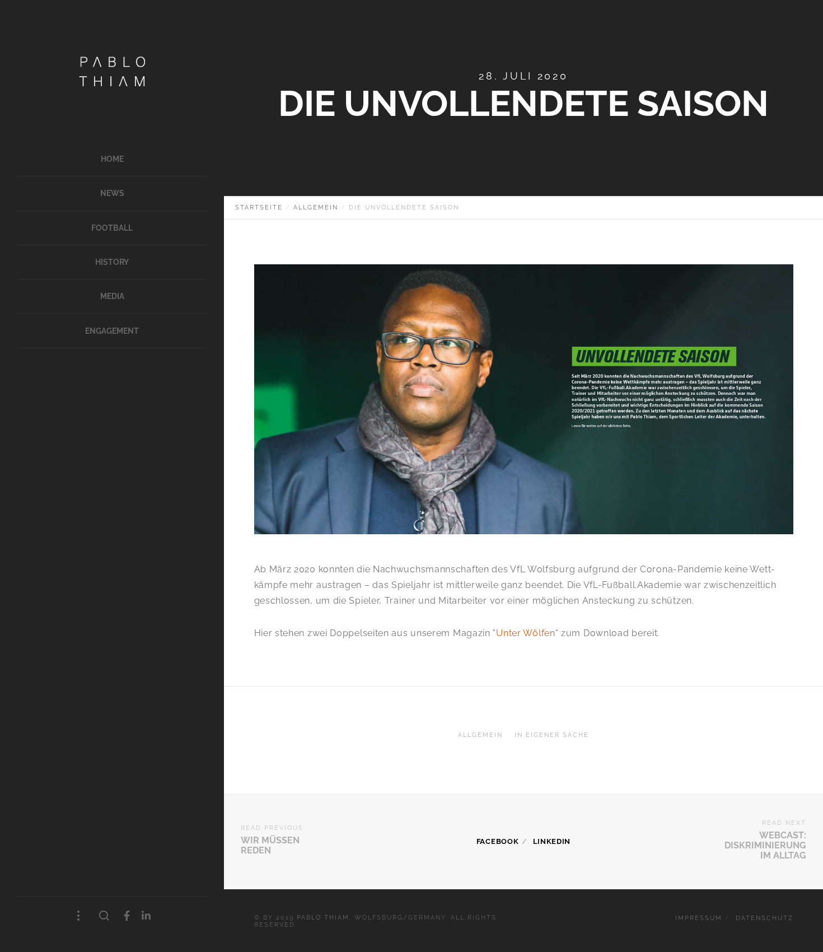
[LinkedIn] (146, 916)
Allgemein (480, 735)
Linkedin (552, 841)
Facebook (497, 841)
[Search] (104, 916)
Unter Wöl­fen (525, 633)
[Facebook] (127, 916)
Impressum (698, 918)
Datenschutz (764, 918)
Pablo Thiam (323, 917)
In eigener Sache (552, 735)
